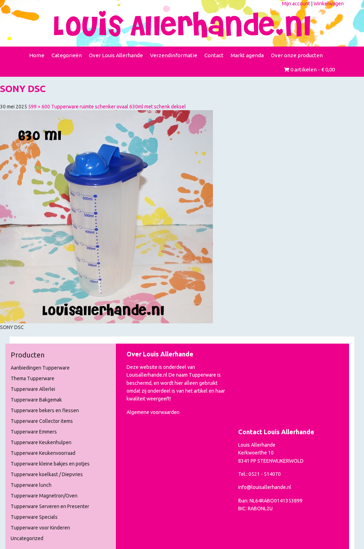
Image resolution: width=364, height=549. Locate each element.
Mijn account (296, 3)
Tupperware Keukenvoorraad (43, 453)
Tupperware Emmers (34, 432)
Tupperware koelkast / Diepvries (47, 474)
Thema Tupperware (32, 378)
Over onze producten (297, 55)
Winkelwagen (329, 3)
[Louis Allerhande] (182, 24)
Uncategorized (27, 538)
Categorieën (67, 55)
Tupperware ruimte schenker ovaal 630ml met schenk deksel (118, 106)
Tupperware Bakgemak (36, 400)
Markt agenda (247, 55)
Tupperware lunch (31, 485)
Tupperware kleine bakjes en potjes (50, 464)
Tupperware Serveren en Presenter (50, 506)
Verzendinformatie (173, 55)
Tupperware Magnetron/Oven (44, 496)
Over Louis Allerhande (116, 55)
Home (36, 55)
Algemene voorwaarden (153, 412)
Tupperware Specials (34, 517)
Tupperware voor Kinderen (40, 528)
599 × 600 (39, 106)
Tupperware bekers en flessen (45, 410)
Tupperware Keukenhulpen (41, 442)
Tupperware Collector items (42, 421)
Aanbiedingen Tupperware (40, 368)
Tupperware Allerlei (33, 389)
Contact (214, 55)
